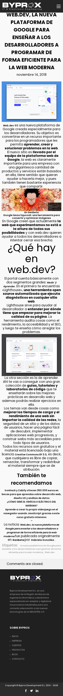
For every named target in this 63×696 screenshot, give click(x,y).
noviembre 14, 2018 (32, 74)
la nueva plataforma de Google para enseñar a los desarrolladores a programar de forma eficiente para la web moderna (31, 549)
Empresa (17, 640)
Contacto (18, 658)
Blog (15, 654)
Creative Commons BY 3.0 (31, 454)
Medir (50, 282)
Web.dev (8, 125)
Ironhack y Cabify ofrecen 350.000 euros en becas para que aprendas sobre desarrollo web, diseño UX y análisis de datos (31, 494)
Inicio (15, 636)
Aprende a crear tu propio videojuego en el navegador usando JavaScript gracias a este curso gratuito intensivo (32, 513)
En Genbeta (31, 212)
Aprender (9, 286)
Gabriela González (43, 540)
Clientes (16, 645)
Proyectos (18, 649)
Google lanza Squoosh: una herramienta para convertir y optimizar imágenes (31, 217)
